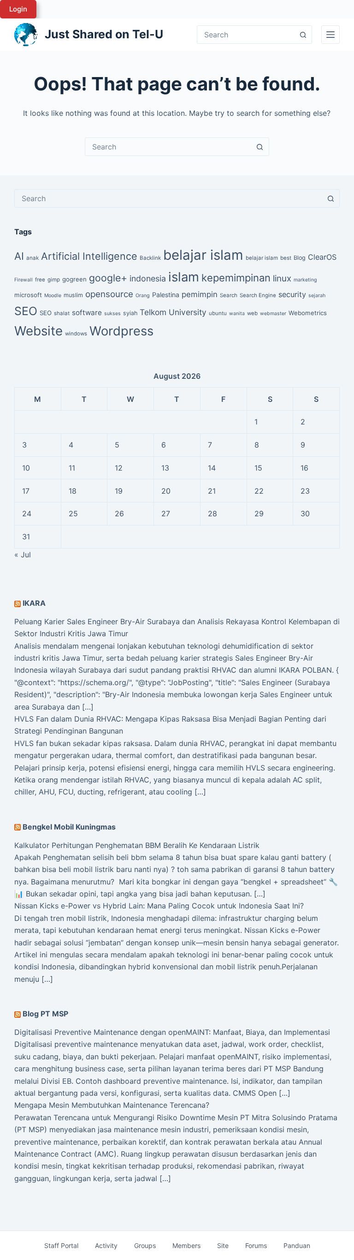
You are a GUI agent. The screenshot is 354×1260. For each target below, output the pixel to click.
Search (228, 295)
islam (183, 277)
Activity (106, 1245)
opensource (109, 294)
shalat (62, 313)
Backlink (150, 258)
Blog (300, 257)
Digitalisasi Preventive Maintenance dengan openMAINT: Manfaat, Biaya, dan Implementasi (172, 1032)
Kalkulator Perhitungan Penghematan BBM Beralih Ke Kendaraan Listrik (137, 845)
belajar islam (203, 255)
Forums (256, 1245)
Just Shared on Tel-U (104, 34)
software (87, 312)
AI (19, 256)
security (292, 294)
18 (73, 491)
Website (38, 331)
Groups (145, 1245)
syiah (130, 313)
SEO (25, 311)
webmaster (273, 313)
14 (212, 467)
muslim (73, 295)
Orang (143, 296)
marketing (305, 280)
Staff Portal (61, 1245)
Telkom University (173, 312)
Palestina (165, 295)
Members (186, 1245)
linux (282, 278)
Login (18, 9)
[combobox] (168, 146)
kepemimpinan (236, 278)
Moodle (52, 296)
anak (32, 258)
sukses (112, 313)
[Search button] (303, 34)
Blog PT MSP (45, 1013)
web (252, 313)
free (40, 279)
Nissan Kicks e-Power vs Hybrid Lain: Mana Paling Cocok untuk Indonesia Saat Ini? (159, 905)
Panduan (296, 1245)
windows (76, 333)
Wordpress (121, 331)
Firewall (23, 280)
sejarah (316, 296)
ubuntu (218, 313)
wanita (237, 313)
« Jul (22, 554)
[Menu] (330, 34)
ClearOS (322, 257)
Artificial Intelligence (89, 256)
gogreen (74, 279)
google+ (108, 278)
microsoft (28, 295)
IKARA (34, 603)
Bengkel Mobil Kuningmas (69, 826)
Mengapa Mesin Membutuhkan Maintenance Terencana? (111, 1105)
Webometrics (308, 312)
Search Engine (258, 295)
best (285, 258)
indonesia (148, 278)
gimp (53, 279)
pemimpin (200, 294)
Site (223, 1245)
